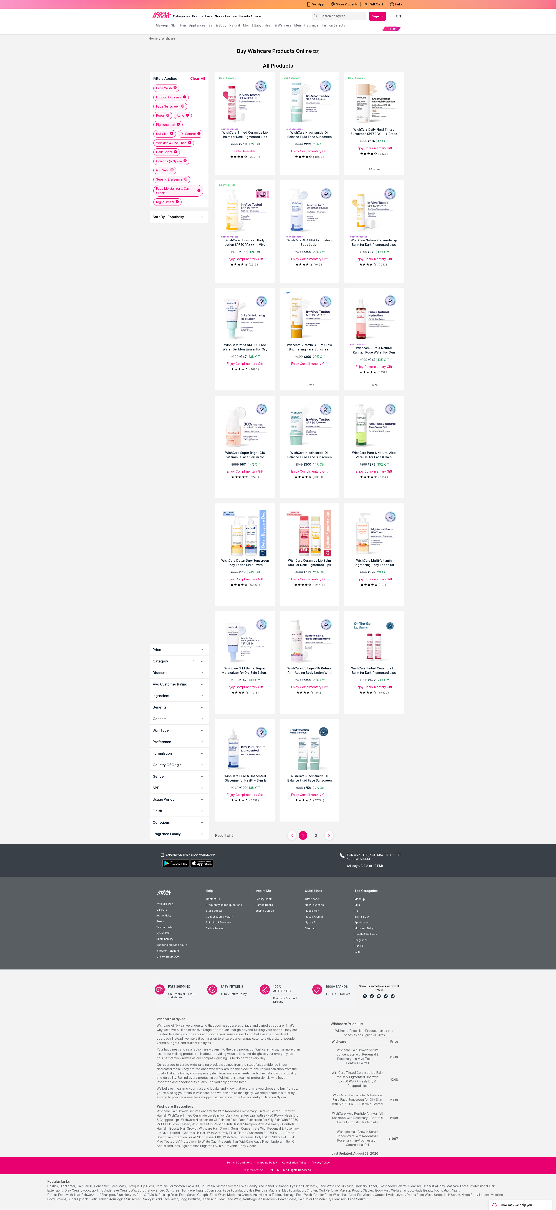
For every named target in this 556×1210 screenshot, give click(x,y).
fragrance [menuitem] (311, 25)
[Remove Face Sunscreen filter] (182, 106)
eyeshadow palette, (393, 1186)
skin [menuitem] (174, 25)
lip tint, (97, 1190)
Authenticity (163, 915)
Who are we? (164, 903)
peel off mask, (147, 1195)
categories (181, 16)
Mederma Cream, (239, 1195)
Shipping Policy (267, 1162)
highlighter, (68, 1186)
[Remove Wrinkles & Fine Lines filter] (189, 143)
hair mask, (310, 1186)
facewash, (65, 1195)
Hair (357, 910)
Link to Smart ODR (168, 956)
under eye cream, (117, 1190)
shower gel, (156, 1190)
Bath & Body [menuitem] (217, 25)
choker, (312, 1190)
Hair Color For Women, (358, 1195)
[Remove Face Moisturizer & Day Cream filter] (198, 191)
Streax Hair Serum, (447, 1195)
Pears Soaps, (287, 1199)
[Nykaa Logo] (161, 15)
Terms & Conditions (239, 1162)
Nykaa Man (312, 910)
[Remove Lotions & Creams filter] (184, 97)
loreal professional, (474, 1186)
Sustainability (164, 939)
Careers (161, 909)
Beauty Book (263, 899)
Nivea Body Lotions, (476, 1195)
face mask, (119, 1186)
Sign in (377, 16)
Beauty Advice (250, 16)
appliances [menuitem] (197, 25)
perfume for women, (170, 1186)
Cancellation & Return (219, 916)
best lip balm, (168, 1195)
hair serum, (85, 1186)
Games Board (264, 904)
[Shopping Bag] (398, 16)
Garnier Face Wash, (327, 1195)
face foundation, (235, 1190)
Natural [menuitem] (234, 25)
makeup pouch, (350, 1190)
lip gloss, (148, 1186)
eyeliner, (296, 1186)
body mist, (382, 1190)
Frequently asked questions (224, 904)
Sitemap (310, 928)
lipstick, (53, 1186)
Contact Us (213, 899)
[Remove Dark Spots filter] (175, 152)
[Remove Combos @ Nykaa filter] (185, 161)
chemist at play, (434, 1186)
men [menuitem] (297, 25)
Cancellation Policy (294, 1162)
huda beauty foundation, (433, 1190)
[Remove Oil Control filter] (198, 134)
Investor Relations (168, 950)
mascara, (453, 1186)
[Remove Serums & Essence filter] (185, 179)
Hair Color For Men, (312, 1199)
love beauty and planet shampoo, (264, 1186)
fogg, (87, 1190)
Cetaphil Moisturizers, (390, 1195)
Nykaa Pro (311, 922)
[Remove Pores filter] (167, 115)
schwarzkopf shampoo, (98, 1195)
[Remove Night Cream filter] (177, 202)
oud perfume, (329, 1190)
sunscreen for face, (180, 1190)
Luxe (357, 951)
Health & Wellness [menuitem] (278, 25)
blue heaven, (126, 1195)
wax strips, (139, 1190)
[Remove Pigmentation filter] (178, 124)
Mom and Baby (364, 928)
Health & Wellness (365, 934)
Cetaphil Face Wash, (211, 1195)
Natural (359, 946)
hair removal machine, (265, 1190)
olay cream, (73, 1190)
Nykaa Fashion (226, 16)
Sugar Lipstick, (78, 1199)
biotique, (134, 1186)
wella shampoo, (402, 1190)
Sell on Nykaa (214, 928)
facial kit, (193, 1186)
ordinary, (361, 1186)
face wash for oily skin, (336, 1186)
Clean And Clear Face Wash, (222, 1199)
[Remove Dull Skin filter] (171, 134)
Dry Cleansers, (336, 1199)
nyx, (77, 1195)
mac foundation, (294, 1190)
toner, (373, 1186)
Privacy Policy (321, 1162)
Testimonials (164, 927)
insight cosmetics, (209, 1190)
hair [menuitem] (183, 25)
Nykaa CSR (163, 933)
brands (197, 16)
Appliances (361, 922)
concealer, (102, 1186)
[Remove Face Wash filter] (175, 88)
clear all (197, 78)
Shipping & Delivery (218, 922)
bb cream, (208, 1186)
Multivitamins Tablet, (267, 1195)
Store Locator (215, 910)
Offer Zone (312, 899)
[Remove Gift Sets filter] (172, 170)
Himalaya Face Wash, (298, 1195)
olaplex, (368, 1190)
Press (160, 921)
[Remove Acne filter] (187, 115)
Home (153, 38)
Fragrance (361, 940)
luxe (209, 16)
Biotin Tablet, (98, 1199)
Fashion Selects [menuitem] (333, 25)
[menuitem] (391, 28)
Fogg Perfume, (190, 1199)
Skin (357, 904)
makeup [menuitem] (162, 25)
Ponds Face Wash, (420, 1195)
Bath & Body (362, 916)
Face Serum (356, 1199)
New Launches (314, 904)
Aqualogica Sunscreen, (125, 1199)
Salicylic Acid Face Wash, (161, 1199)
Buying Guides (264, 910)
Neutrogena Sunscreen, (260, 1199)
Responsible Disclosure (171, 944)
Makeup (359, 899)
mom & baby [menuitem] (252, 25)
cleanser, (415, 1186)
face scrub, (187, 1195)
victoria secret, (227, 1186)
